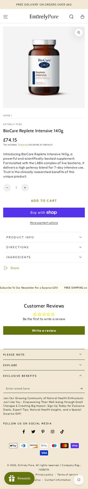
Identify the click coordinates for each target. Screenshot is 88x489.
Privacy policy (44, 474)
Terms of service (67, 474)
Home (6, 115)
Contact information (58, 479)
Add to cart (44, 201)
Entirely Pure (12, 124)
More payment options (44, 222)
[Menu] (5, 16)
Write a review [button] (44, 330)
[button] (71, 16)
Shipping (22, 144)
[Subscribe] (82, 388)
